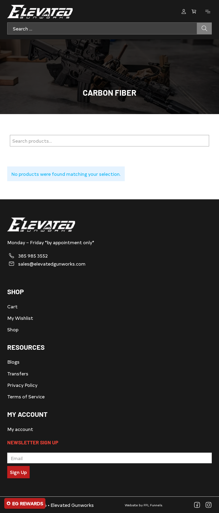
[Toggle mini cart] (194, 11)
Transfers (17, 373)
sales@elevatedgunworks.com (51, 263)
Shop (12, 329)
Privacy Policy (22, 385)
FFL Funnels (153, 505)
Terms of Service (26, 396)
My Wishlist (20, 318)
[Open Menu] (208, 11)
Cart (12, 306)
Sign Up (18, 472)
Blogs (13, 362)
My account (20, 429)
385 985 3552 (33, 255)
